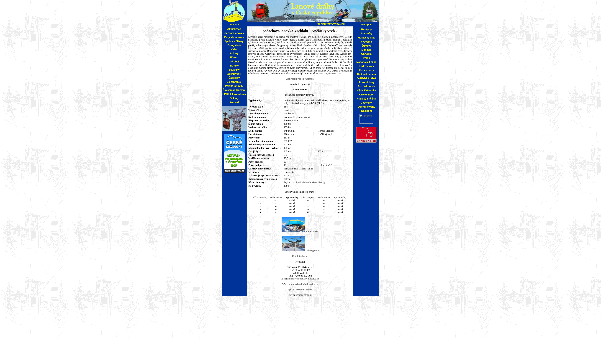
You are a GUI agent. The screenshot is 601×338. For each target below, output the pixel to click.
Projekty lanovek (234, 37)
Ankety (234, 53)
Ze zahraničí (234, 82)
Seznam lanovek (234, 33)
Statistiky (234, 69)
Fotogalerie (234, 45)
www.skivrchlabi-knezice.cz (303, 284)
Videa (234, 49)
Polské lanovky (234, 86)
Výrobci (234, 61)
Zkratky (234, 65)
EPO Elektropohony (234, 94)
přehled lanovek (304, 289)
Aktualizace (234, 29)
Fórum (234, 57)
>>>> (339, 73)
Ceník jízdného (300, 256)
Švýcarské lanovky (234, 90)
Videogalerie (312, 250)
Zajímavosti (234, 73)
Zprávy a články (234, 41)
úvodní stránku (304, 295)
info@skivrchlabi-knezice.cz (304, 278)
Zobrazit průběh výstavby (300, 78)
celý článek (331, 73)
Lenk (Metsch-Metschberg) (310, 182)
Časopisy (234, 78)
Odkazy (234, 98)
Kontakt (234, 102)
